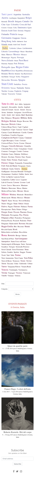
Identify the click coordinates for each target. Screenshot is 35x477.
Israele (23, 44)
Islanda (10, 44)
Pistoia (25, 215)
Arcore (16, 109)
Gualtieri (15, 174)
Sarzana (29, 244)
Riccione (21, 226)
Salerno (24, 235)
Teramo (28, 252)
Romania (4, 73)
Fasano (28, 157)
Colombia (15, 24)
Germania (6, 37)
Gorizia (24, 169)
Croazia (9, 28)
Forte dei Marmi (11, 166)
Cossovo (4, 27)
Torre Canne (18, 258)
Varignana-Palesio (14, 266)
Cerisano (23, 140)
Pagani (10, 206)
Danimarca (22, 27)
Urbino (30, 263)
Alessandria (13, 107)
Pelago (24, 209)
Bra (31, 121)
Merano (20, 191)
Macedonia (28, 51)
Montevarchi (5, 197)
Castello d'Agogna (16, 135)
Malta (3, 54)
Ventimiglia (13, 270)
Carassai (19, 129)
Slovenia (14, 80)
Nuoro (3, 203)
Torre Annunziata (7, 258)
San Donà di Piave (7, 238)
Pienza (29, 212)
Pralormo (23, 220)
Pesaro (10, 212)
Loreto (3, 185)
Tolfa (12, 255)
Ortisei (20, 203)
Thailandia (20, 88)
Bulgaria (18, 21)
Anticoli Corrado (7, 109)
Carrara (4, 132)
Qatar (13, 67)
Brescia (12, 124)
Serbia (18, 76)
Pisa (20, 215)
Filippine (27, 30)
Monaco (24, 54)
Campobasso (5, 129)
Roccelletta (23, 232)
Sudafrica (17, 84)
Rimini (27, 226)
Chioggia (4, 146)
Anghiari (27, 107)
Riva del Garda (6, 229)
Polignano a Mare (7, 217)
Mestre (26, 191)
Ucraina (10, 91)
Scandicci (4, 246)
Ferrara (14, 160)
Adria (20, 104)
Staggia (22, 252)
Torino (18, 255)
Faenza (18, 156)
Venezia (4, 269)
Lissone (16, 182)
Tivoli (3, 255)
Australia (26, 14)
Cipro (8, 24)
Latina (12, 179)
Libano (19, 48)
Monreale (20, 194)
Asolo (3, 115)
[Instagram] (21, 471)
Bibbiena (24, 118)
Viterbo (4, 275)
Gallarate (4, 168)
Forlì (3, 166)
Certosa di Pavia (7, 143)
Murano (27, 197)
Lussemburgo (14, 51)
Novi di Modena (24, 200)
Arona (3, 112)
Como (16, 149)
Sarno (23, 244)
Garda (11, 169)
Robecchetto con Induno (9, 232)
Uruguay (25, 91)
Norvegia (20, 57)
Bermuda (4, 21)
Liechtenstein (27, 48)
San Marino (5, 77)
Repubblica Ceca (8, 70)
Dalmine (17, 154)
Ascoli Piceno (27, 112)
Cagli (20, 127)
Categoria (4, 289)
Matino (24, 188)
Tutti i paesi (6, 14)
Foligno (11, 163)
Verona (4, 272)
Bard (23, 115)
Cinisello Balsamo (16, 146)
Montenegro (5, 57)
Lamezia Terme (19, 177)
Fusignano (22, 166)
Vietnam (18, 94)
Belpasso (8, 118)
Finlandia (5, 34)
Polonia (21, 63)
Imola (27, 174)
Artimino (10, 112)
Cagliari (25, 127)
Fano (23, 157)
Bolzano (13, 121)
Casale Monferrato (14, 132)
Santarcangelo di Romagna (10, 244)
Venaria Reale (26, 266)
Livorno (23, 182)
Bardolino (29, 115)
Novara (15, 200)
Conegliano (23, 149)
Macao (22, 51)
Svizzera (5, 87)
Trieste (3, 263)
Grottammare (6, 174)
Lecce (18, 179)
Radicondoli (13, 223)
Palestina (4, 63)
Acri (16, 104)
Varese (4, 266)
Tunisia (27, 88)
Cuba (15, 27)
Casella (24, 132)
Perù (15, 63)
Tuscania (10, 263)
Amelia (20, 107)
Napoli (4, 200)
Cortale (19, 151)
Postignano (26, 218)
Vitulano (11, 275)
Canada (25, 21)
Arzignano (17, 112)
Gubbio (21, 174)
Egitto (30, 27)
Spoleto (16, 252)
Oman (16, 60)
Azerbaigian (13, 18)
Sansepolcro (5, 241)
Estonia (21, 30)
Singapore (25, 76)
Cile (31, 21)
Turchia (4, 91)
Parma (30, 206)
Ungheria (17, 91)
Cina (3, 24)
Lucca (9, 185)
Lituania (4, 51)
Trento (22, 261)
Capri (13, 129)
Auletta (18, 115)
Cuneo (11, 154)
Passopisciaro (6, 209)
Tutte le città (7, 103)
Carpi (31, 129)
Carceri (25, 129)
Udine (16, 263)
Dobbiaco (24, 154)
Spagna (21, 79)
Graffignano (5, 171)
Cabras (18, 124)
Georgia (20, 34)
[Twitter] (17, 471)
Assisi (9, 115)
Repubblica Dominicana (24, 70)
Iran (25, 41)
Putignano (5, 223)
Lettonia (13, 48)
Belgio (29, 17)
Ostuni (26, 203)
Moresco (20, 197)
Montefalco (28, 194)
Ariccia (28, 109)
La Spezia (9, 177)
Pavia (14, 209)
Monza (13, 197)
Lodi (28, 182)
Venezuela (11, 94)
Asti (13, 115)
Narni (10, 200)
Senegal (12, 76)
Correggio (12, 151)
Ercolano (11, 157)
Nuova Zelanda (7, 60)
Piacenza (23, 212)
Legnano (24, 179)
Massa (19, 188)
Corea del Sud (25, 24)
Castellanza (5, 135)
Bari (2, 118)
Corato (30, 149)
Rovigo (18, 235)
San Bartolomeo (26, 74)
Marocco (9, 54)
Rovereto (11, 235)
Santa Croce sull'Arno (18, 241)
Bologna (5, 120)
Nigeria (13, 57)
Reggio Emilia (7, 226)
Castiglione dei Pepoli (9, 137)
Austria (4, 17)
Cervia (16, 143)
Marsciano (12, 188)
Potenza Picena (6, 220)
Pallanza (24, 206)
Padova (4, 206)
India (14, 41)
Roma (4, 235)
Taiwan (13, 88)
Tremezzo (16, 261)
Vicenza (19, 272)
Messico (16, 54)
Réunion (17, 74)
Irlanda (4, 44)
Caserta (30, 132)
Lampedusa (5, 179)
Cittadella (27, 146)
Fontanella (18, 163)
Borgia (19, 121)
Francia (13, 34)
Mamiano (24, 185)
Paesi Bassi (23, 60)
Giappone (16, 38)
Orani (15, 203)
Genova (17, 168)
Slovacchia (5, 80)
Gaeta (28, 166)
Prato (29, 220)
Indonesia (20, 41)
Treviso (29, 261)
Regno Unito (22, 67)
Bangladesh (21, 18)
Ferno (9, 160)
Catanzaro (28, 137)
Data (2, 284)
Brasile (11, 21)
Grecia (23, 38)
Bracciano (5, 124)
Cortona (25, 151)
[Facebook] (13, 471)
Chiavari (28, 143)
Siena (26, 249)
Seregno (12, 246)
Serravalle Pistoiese (22, 246)
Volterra (17, 275)
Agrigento (26, 104)
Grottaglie (27, 171)
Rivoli (15, 229)
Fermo (3, 160)
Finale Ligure (23, 160)
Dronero (4, 157)
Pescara (16, 212)
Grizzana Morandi (17, 171)
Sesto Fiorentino (18, 249)
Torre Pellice (28, 258)
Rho (15, 226)
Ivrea (3, 177)
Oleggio (10, 203)
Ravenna (22, 223)
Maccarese (16, 185)
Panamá (10, 63)
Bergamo (16, 117)
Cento (17, 140)
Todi (8, 255)
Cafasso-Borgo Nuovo (9, 127)
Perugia (4, 212)
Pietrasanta (5, 215)
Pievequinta (14, 215)
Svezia (24, 84)
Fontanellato (27, 163)
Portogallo (5, 67)
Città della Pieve (7, 149)
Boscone (26, 121)
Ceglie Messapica (7, 140)
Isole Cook (16, 44)
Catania (21, 137)
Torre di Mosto (6, 261)
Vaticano (4, 94)
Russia (11, 73)
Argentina (17, 14)
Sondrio (10, 252)
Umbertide (23, 263)
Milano (5, 194)
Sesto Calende (6, 249)
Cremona (4, 154)
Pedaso (19, 209)
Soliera (3, 252)
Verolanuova (22, 270)
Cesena (21, 143)
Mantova (4, 188)
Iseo (31, 174)
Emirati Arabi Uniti (9, 30)
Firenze (4, 162)
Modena (13, 194)
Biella (30, 118)
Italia (5, 48)
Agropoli (4, 107)
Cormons (4, 151)
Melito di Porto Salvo (8, 191)
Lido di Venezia (7, 182)
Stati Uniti (7, 84)
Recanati (29, 223)
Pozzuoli (16, 220)
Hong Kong (6, 41)
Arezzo (22, 109)
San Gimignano (21, 238)
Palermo (17, 206)
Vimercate (26, 273)
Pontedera (18, 218)
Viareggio (11, 273)
